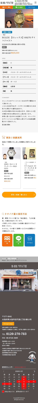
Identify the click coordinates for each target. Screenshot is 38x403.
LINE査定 (20, 7)
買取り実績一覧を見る (19, 194)
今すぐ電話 (7, 7)
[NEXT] (34, 371)
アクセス (32, 7)
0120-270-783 (16, 333)
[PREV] (4, 371)
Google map (8, 324)
